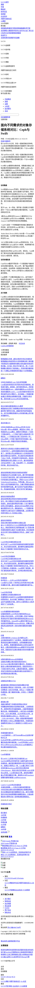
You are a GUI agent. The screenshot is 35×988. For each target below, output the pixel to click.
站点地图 (8, 903)
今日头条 (22, 343)
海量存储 (7, 733)
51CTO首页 (5, 2)
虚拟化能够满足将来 (14, 472)
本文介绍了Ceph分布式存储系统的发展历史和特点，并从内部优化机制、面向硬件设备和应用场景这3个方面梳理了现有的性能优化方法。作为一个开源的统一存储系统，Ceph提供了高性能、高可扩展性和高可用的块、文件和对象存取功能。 (17, 565)
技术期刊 (8, 109)
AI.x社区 (23, 981)
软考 (13, 30)
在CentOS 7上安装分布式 (14, 758)
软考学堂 (27, 28)
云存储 (7, 681)
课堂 (11, 38)
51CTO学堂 (9, 890)
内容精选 (8, 99)
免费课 (3, 14)
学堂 (2, 7)
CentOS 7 (4, 785)
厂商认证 (30, 30)
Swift (5, 346)
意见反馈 (8, 906)
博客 (2, 4)
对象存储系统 (5, 659)
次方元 (21, 957)
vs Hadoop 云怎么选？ (14, 638)
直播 (17, 38)
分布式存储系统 (15, 785)
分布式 (6, 592)
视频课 (3, 28)
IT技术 (3, 33)
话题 (6, 104)
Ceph (2, 346)
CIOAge (12, 878)
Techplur (21, 878)
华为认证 (24, 30)
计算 (7, 702)
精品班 (3, 9)
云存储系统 (19, 659)
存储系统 (10, 346)
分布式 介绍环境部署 (14, 382)
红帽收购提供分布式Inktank (16, 614)
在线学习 (4, 35)
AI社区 (7, 106)
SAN (2, 611)
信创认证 (18, 30)
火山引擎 (26, 957)
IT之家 (7, 954)
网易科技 (16, 950)
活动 (6, 111)
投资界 (16, 957)
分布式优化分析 (11, 542)
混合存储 (4, 423)
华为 (11, 733)
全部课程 (4, 30)
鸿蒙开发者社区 (6, 19)
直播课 (21, 28)
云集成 (3, 681)
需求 (13, 496)
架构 (13, 556)
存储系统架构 (15, 611)
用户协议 (8, 910)
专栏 (14, 38)
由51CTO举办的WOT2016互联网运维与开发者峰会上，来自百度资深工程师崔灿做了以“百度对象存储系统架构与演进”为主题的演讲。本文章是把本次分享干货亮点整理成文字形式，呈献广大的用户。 (17, 529)
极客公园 (18, 954)
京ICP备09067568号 (14, 927)
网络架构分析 (11, 595)
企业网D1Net (9, 957)
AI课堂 (3, 21)
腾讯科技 (10, 950)
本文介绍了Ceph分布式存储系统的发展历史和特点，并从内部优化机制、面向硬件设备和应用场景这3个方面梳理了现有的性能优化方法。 (17, 546)
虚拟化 (3, 496)
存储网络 (7, 611)
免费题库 (18, 33)
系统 (5, 578)
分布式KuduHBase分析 (15, 427)
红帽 (2, 635)
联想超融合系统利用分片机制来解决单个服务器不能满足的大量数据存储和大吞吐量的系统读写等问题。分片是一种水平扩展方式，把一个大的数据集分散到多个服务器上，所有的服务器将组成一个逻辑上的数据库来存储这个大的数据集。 (17, 366)
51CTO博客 (9, 883)
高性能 (3, 702)
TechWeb (8, 952)
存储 (2, 578)
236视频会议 (25, 954)
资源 (5, 38)
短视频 (17, 28)
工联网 (12, 954)
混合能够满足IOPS (12, 406)
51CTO (7, 878)
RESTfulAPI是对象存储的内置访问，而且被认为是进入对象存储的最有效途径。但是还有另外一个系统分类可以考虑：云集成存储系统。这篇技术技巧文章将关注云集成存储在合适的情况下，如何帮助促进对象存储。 (17, 668)
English (7, 908)
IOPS (8, 423)
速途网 (24, 952)
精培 (14, 890)
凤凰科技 (22, 950)
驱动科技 (29, 950)
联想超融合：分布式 (16, 359)
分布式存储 (8, 556)
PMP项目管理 (10, 33)
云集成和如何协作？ (14, 662)
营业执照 (4, 941)
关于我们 (8, 899)
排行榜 (12, 28)
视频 (6, 101)
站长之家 (19, 952)
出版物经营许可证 (13, 941)
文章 (2, 38)
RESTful (13, 681)
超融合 (3, 378)
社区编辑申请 (5, 117)
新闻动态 (8, 901)
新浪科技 (4, 950)
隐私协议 (8, 912)
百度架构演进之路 (13, 523)
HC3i (16, 878)
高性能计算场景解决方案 (15, 685)
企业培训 (4, 16)
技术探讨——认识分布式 (14, 580)
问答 (8, 38)
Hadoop (12, 659)
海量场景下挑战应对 (14, 704)
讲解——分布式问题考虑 (15, 787)
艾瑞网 (13, 952)
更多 (10, 837)
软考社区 (4, 11)
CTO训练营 (26, 890)
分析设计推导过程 (15, 448)
